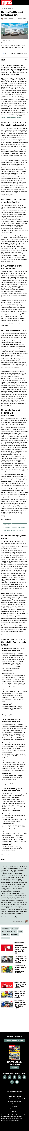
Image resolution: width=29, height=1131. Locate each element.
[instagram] (9, 1077)
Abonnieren (14, 1067)
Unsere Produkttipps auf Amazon (11, 118)
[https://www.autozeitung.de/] (6, 2)
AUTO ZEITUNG (4, 8)
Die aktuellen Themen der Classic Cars (14, 528)
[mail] (17, 1082)
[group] (14, 36)
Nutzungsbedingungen (14, 1091)
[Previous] (3, 31)
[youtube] (24, 1077)
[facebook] (14, 1077)
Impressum (14, 1089)
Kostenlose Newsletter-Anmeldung (14, 1040)
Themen (14, 1106)
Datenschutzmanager (14, 1096)
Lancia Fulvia (5, 935)
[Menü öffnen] (27, 3)
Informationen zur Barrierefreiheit (14, 1099)
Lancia (20, 931)
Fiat (15, 931)
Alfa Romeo (14, 928)
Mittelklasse (14, 935)
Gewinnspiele (14, 1109)
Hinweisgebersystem (14, 1101)
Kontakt (14, 1111)
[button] (14, 59)
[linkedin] (19, 1077)
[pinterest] (5, 1077)
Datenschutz (14, 1094)
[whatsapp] (12, 1082)
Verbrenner (5, 938)
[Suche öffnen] (23, 2)
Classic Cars (10, 8)
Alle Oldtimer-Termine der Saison (13, 531)
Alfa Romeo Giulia (7, 931)
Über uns (14, 1104)
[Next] (26, 31)
